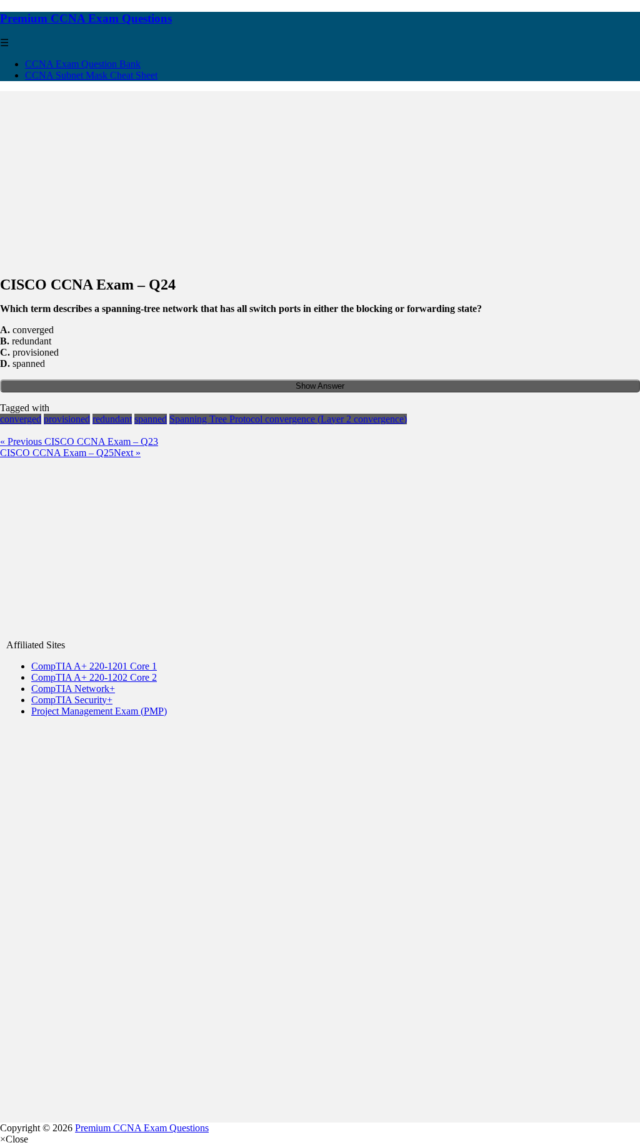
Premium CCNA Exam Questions (86, 18)
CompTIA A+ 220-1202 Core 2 (94, 677)
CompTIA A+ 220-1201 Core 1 (94, 666)
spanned (150, 419)
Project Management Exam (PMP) (99, 711)
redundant (112, 419)
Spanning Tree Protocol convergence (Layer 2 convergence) (288, 419)
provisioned (67, 419)
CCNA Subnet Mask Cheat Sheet (91, 75)
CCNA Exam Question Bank (83, 64)
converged (20, 419)
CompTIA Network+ (73, 688)
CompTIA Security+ (71, 699)
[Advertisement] (320, 178)
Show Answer (320, 386)
